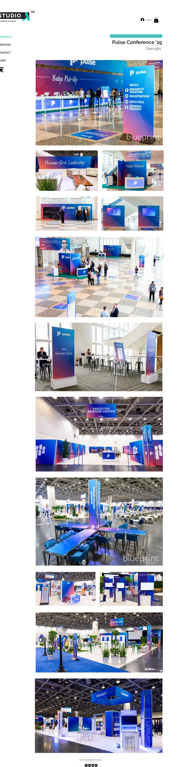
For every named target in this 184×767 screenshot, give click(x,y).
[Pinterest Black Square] (96, 765)
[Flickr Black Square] (89, 765)
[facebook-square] (86, 765)
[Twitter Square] (92, 765)
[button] (156, 20)
